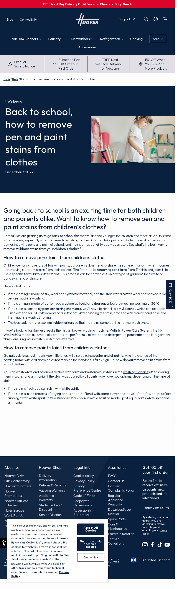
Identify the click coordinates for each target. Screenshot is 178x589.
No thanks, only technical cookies (91, 543)
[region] (57, 550)
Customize (90, 557)
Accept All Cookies (91, 529)
